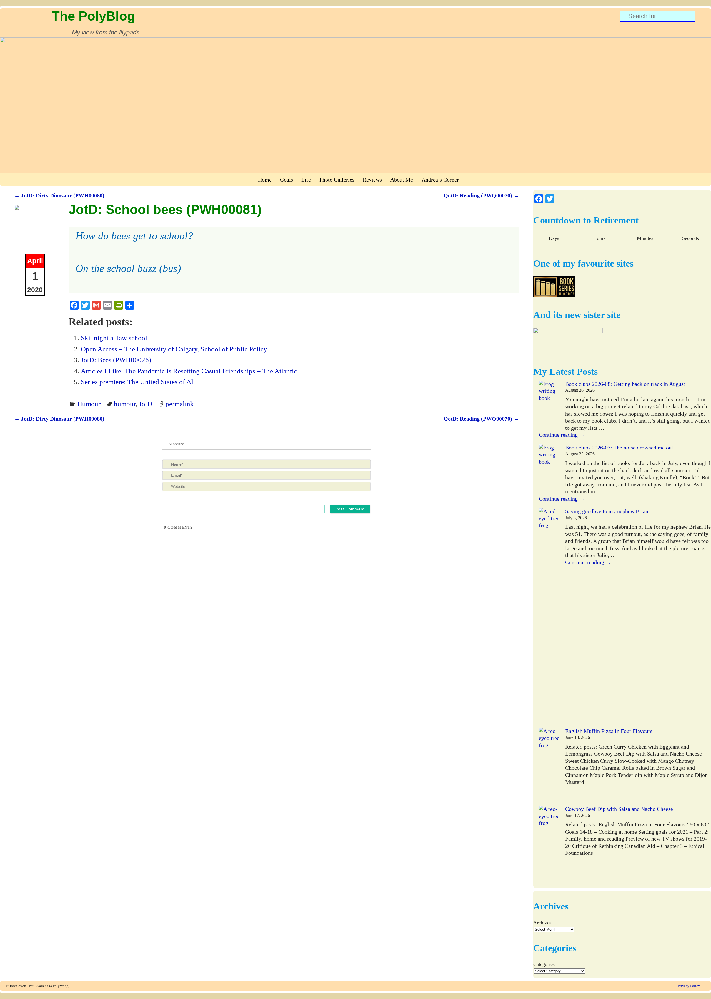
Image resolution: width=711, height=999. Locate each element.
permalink (180, 403)
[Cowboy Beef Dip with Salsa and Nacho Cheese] (549, 845)
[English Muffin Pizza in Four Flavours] (549, 767)
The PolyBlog (93, 16)
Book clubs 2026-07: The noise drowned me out (619, 447)
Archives (542, 922)
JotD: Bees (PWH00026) (116, 360)
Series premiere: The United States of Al (137, 382)
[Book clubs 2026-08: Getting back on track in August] (549, 405)
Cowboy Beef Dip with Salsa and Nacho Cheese (619, 809)
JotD (145, 403)
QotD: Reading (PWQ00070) (481, 195)
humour (125, 403)
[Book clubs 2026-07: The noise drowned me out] (549, 469)
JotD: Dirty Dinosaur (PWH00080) (59, 195)
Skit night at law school (114, 338)
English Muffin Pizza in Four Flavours (608, 731)
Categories (544, 964)
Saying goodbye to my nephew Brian (606, 511)
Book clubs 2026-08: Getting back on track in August (625, 384)
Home (265, 180)
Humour (89, 403)
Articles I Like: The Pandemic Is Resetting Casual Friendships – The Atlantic (189, 371)
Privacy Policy (689, 986)
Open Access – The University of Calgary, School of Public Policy (174, 349)
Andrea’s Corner (440, 180)
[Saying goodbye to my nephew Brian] (549, 618)
